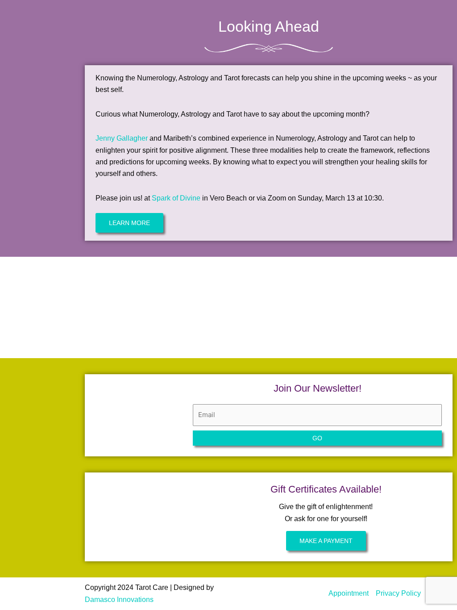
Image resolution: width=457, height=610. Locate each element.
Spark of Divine (176, 198)
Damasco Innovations (119, 599)
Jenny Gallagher (122, 138)
